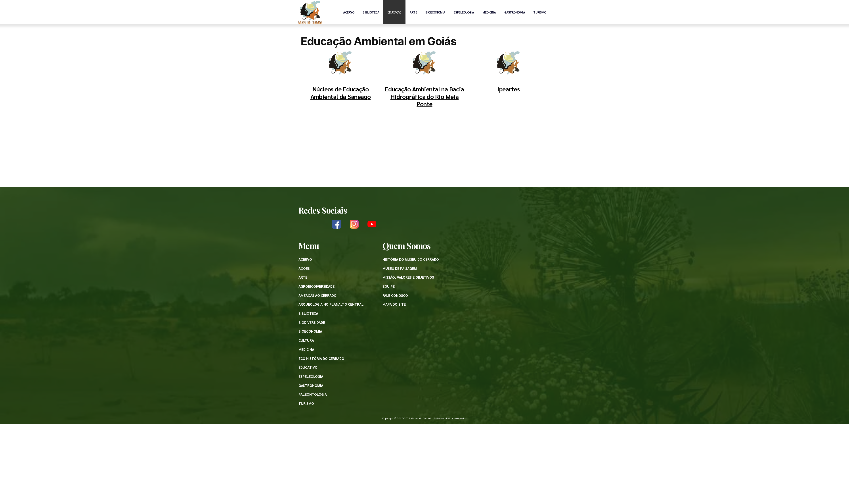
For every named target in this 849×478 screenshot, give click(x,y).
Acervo (348, 12)
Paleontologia (312, 394)
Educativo (307, 367)
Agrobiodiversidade (316, 286)
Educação (394, 12)
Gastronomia (514, 12)
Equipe (388, 286)
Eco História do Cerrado (321, 358)
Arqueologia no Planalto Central (330, 304)
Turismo (539, 12)
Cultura (306, 340)
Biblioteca (371, 12)
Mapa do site (394, 304)
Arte (413, 12)
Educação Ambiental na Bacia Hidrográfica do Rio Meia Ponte (424, 96)
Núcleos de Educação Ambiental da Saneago (340, 92)
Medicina (489, 12)
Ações (304, 268)
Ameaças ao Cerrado (317, 295)
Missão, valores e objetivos (408, 277)
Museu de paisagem (399, 268)
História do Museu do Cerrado (410, 259)
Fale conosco (395, 295)
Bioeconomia (435, 12)
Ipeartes (508, 89)
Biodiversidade (311, 322)
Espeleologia (464, 12)
